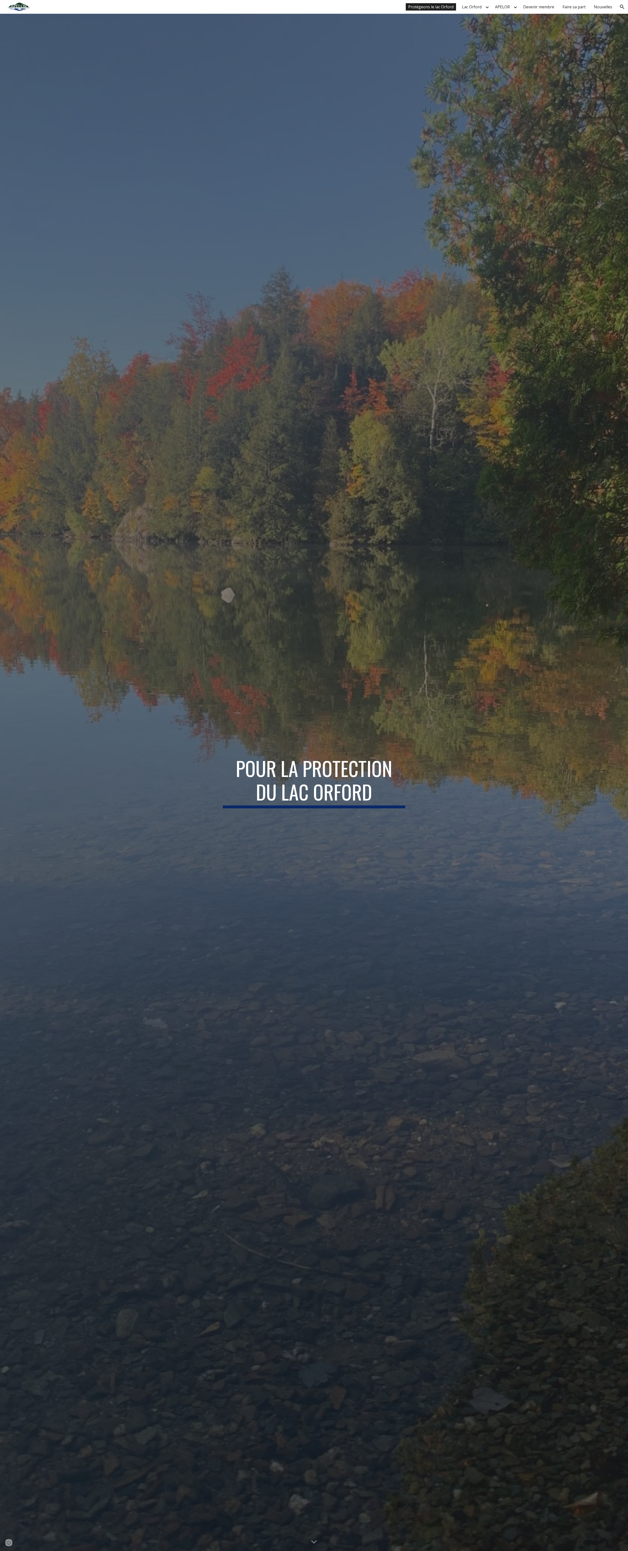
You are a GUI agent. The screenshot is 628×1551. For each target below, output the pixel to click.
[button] (622, 7)
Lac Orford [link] (472, 7)
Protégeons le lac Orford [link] (431, 7)
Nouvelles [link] (603, 7)
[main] (314, 782)
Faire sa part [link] (574, 7)
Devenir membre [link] (538, 7)
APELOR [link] (502, 7)
